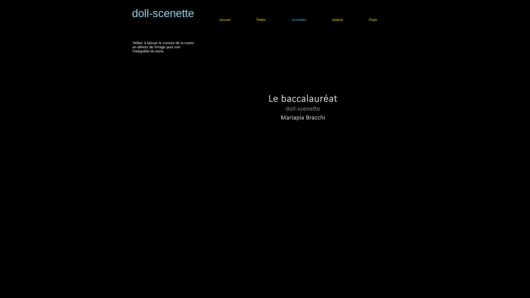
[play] (384, 185)
